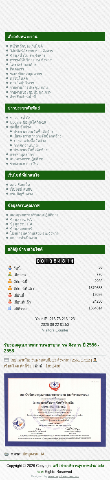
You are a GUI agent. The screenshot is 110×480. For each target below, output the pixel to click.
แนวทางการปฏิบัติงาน (27, 159)
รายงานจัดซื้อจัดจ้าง (30, 141)
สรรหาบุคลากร (22, 154)
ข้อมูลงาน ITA (21, 224)
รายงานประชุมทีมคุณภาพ (31, 92)
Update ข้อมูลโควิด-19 (28, 122)
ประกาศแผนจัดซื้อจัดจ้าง (33, 132)
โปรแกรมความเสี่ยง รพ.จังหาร (34, 233)
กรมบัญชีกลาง (21, 194)
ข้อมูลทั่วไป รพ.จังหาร (27, 55)
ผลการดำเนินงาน (23, 238)
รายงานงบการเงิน (24, 164)
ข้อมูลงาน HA (21, 220)
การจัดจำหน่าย (26, 145)
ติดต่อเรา (17, 69)
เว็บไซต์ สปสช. (22, 189)
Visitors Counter (55, 330)
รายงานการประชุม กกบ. (29, 87)
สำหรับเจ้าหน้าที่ (23, 97)
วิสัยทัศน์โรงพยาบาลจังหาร (31, 51)
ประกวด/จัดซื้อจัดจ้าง (30, 150)
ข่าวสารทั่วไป (20, 118)
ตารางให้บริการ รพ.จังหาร (31, 60)
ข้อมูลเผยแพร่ (21, 229)
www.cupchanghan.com (63, 476)
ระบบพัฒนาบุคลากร (26, 74)
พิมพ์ (39, 366)
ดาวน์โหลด (19, 78)
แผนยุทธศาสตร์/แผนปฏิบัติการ (34, 215)
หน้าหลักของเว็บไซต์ (26, 46)
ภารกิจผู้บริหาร (22, 83)
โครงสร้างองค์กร (23, 65)
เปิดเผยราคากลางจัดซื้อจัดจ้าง (37, 136)
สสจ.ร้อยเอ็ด (20, 185)
